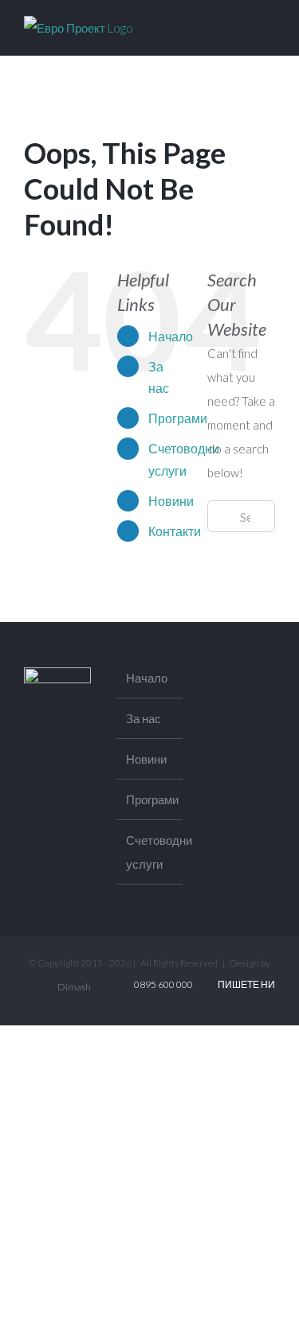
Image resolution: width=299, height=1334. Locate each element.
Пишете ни (244, 984)
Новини (171, 500)
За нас (143, 718)
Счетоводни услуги (150, 852)
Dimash (74, 987)
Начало (170, 336)
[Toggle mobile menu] (268, 26)
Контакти (174, 531)
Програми (177, 418)
